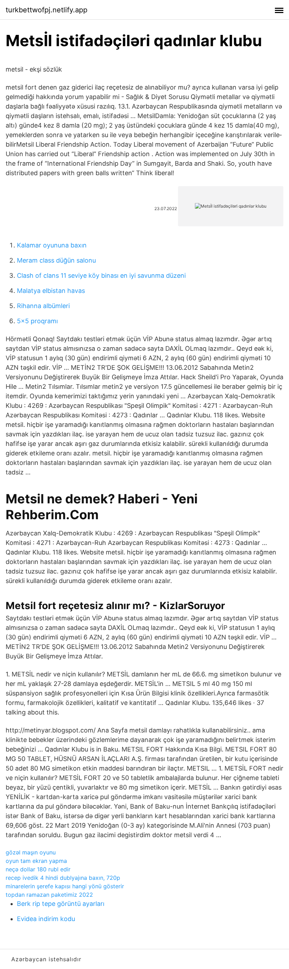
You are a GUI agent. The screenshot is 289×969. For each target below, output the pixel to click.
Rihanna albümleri (43, 305)
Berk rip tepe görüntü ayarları (60, 903)
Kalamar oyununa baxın (52, 245)
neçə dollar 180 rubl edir (38, 869)
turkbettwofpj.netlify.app (46, 9)
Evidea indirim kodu (46, 918)
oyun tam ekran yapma (36, 860)
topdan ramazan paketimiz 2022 (49, 894)
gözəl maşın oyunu (31, 852)
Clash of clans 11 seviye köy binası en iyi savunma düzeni (101, 275)
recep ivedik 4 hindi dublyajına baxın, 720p (63, 877)
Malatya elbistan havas (51, 290)
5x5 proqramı (37, 321)
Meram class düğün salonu (56, 260)
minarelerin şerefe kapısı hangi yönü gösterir (65, 886)
